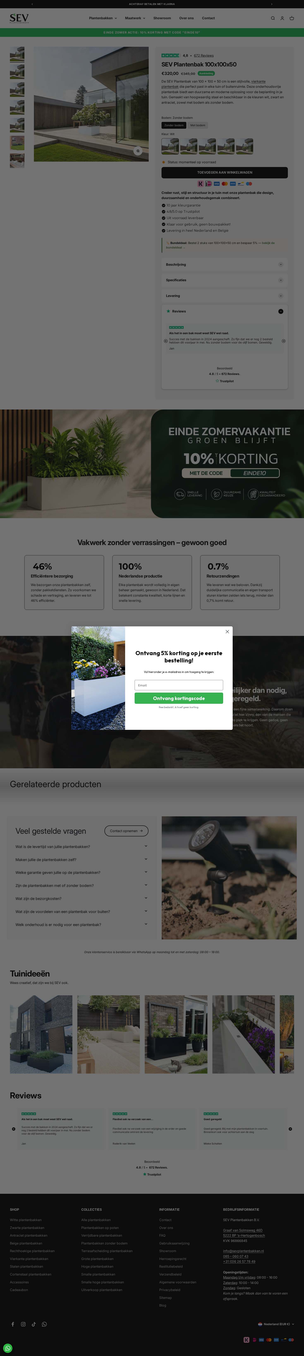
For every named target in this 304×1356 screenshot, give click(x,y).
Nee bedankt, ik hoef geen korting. (179, 707)
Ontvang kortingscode (179, 698)
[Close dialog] (227, 631)
